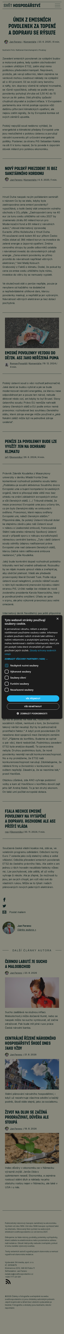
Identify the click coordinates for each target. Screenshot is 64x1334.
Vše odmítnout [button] (33, 706)
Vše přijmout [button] (33, 698)
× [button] (57, 619)
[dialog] (32, 667)
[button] (32, 658)
